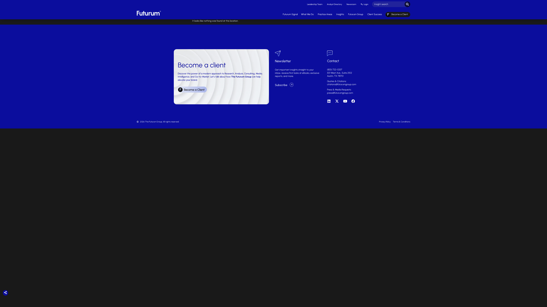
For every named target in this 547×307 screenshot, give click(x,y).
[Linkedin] (329, 101)
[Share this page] (5, 292)
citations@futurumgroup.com (341, 84)
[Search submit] (407, 4)
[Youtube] (345, 101)
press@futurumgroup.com (340, 93)
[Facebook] (353, 101)
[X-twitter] (337, 101)
